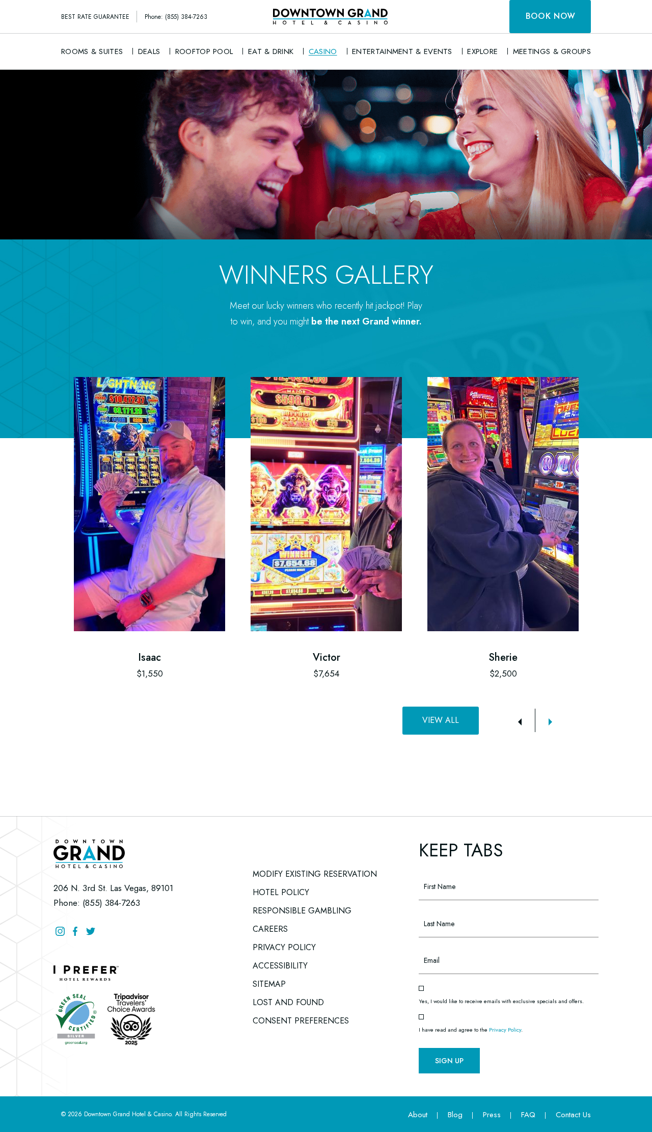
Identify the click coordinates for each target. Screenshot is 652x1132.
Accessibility (280, 966)
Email (427, 943)
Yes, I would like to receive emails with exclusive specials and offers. (501, 1001)
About (417, 1114)
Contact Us (573, 1114)
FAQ (528, 1114)
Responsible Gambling (302, 911)
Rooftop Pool (204, 51)
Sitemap (269, 984)
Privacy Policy (284, 947)
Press (492, 1114)
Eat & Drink (270, 51)
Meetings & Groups (552, 51)
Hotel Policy (281, 892)
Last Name (436, 905)
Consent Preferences (301, 1021)
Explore (482, 51)
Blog (455, 1114)
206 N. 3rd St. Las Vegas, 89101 (113, 888)
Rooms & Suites (92, 51)
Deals (149, 51)
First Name (436, 869)
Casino (323, 51)
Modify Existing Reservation (315, 874)
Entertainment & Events (402, 51)
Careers (270, 927)
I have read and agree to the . (471, 1029)
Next (550, 722)
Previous (519, 722)
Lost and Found (288, 1000)
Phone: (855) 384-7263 (176, 16)
